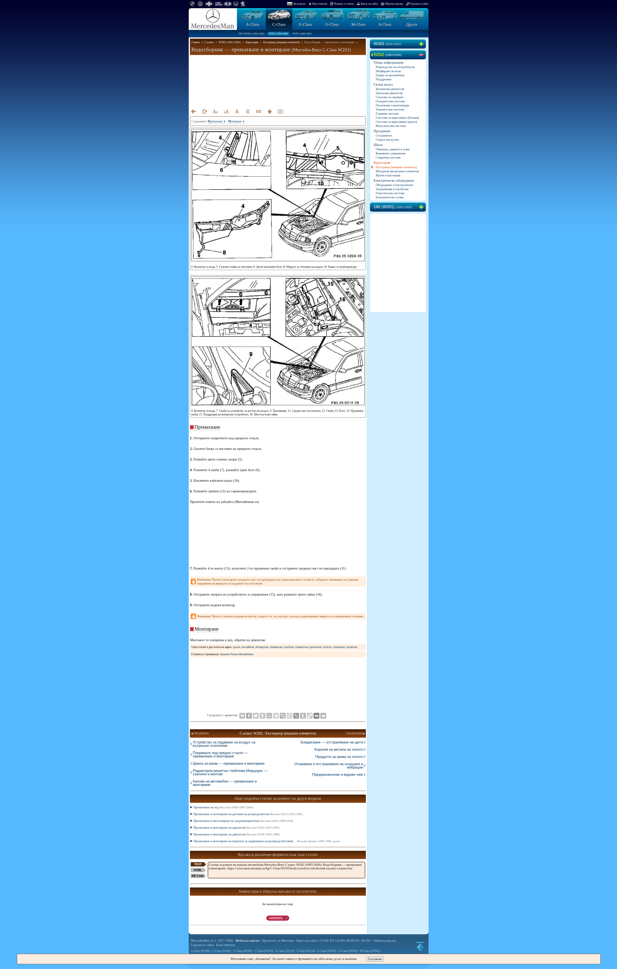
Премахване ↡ (217, 121)
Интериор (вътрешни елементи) (397, 171)
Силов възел (383, 84)
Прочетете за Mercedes (278, 940)
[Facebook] (249, 716)
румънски (315, 647)
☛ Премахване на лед (221, 807)
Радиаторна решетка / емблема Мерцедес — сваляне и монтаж (230, 772)
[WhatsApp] (289, 716)
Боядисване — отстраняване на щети (332, 742)
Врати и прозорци (388, 175)
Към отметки (319, 3)
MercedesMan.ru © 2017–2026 (212, 940)
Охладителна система (390, 101)
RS (343, 940)
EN (321, 940)
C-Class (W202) (242, 951)
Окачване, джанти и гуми (392, 149)
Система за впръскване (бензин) (397, 117)
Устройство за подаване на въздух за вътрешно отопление (224, 744)
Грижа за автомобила (390, 75)
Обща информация (388, 62)
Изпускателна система (391, 126)
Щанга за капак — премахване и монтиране (229, 763)
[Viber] (283, 716)
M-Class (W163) (370, 951)
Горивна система (387, 113)
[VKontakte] (242, 716)
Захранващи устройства (392, 189)
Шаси (378, 145)
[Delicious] (310, 716)
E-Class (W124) (306, 951)
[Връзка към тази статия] (258, 111)
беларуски (261, 647)
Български (299, 3)
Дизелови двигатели (389, 93)
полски (327, 647)
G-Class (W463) (348, 951)
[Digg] (316, 716)
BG (327, 940)
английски (248, 647)
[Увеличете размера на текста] (226, 111)
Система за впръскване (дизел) (396, 122)
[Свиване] (422, 55)
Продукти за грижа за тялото (339, 757)
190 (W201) (251, 33)
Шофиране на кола (388, 71)
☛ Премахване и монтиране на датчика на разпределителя (246, 814)
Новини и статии (344, 3)
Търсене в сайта (419, 3)
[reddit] (323, 716)
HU (368, 940)
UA (337, 940)
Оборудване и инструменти (394, 185)
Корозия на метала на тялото (339, 749)
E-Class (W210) (327, 951)
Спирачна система (388, 157)
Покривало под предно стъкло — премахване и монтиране (220, 754)
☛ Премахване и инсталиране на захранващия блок (241, 821)
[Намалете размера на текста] (215, 111)
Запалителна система (390, 109)
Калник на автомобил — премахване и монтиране (225, 783)
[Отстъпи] (193, 111)
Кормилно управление (391, 153)
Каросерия (382, 163)
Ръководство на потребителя (395, 67)
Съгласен (375, 959)
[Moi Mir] (269, 716)
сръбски (289, 647)
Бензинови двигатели (390, 89)
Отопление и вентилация (392, 105)
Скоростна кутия (387, 139)
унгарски (351, 647)
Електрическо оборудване (394, 180)
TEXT (197, 864)
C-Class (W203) (264, 951)
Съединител (384, 135)
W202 (278, 33)
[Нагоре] (420, 946)
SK (363, 940)
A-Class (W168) (200, 951)
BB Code (198, 876)
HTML (198, 870)
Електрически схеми (389, 197)
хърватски (301, 647)
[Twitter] (256, 716)
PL (358, 940)
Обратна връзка (394, 3)
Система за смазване (389, 97)
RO (353, 940)
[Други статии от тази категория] (247, 111)
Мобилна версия (247, 940)
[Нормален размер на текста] (237, 111)
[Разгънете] (422, 44)
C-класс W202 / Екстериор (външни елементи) (278, 733)
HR (348, 940)
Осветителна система (390, 193)
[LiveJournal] (296, 716)
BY (332, 940)
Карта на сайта (369, 3)
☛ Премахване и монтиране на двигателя (235, 827)
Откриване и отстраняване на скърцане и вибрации (328, 765)
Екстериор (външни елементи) (396, 167)
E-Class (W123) (285, 951)
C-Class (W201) (221, 951)
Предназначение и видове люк (337, 774)
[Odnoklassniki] (262, 716)
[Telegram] (276, 716)
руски (236, 647)
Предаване (382, 131)
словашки (339, 647)
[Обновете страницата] (204, 111)
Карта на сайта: (307, 940)
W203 (302, 33)
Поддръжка (383, 79)
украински (276, 647)
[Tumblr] (303, 716)
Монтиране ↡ (236, 121)
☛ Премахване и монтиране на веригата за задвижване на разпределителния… (265, 841)
